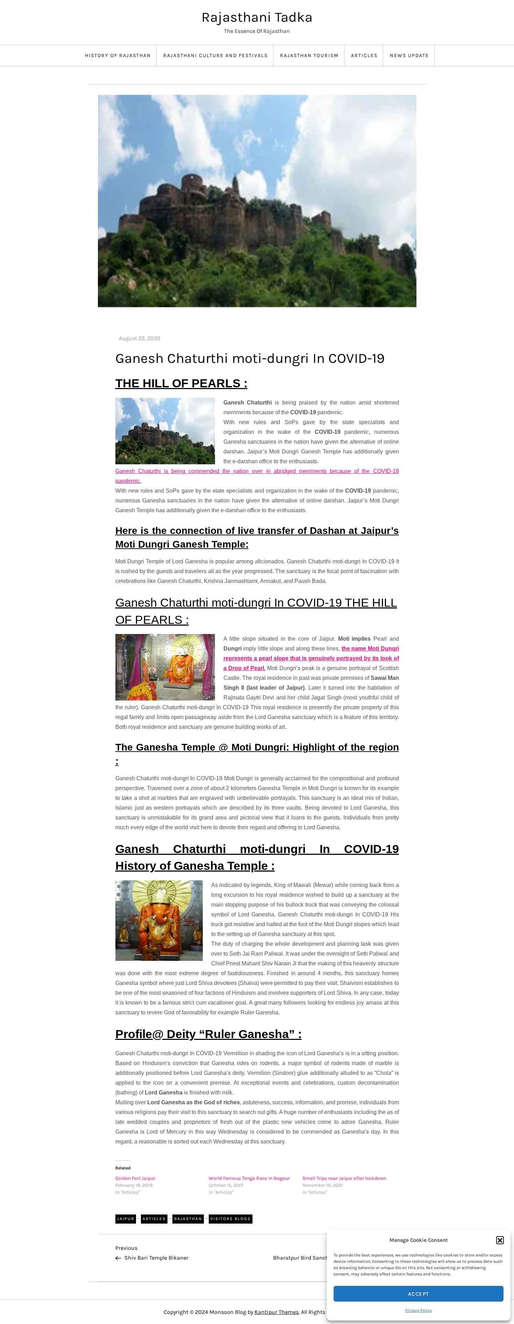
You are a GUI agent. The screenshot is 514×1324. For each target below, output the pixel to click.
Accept (418, 1294)
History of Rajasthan (118, 55)
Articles (364, 55)
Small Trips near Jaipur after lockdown (344, 1178)
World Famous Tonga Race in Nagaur (249, 1178)
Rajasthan (188, 1218)
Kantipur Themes (277, 1312)
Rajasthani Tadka (257, 17)
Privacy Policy (418, 1310)
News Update (409, 55)
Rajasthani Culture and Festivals (215, 55)
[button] (500, 1240)
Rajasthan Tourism (309, 55)
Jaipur (125, 1218)
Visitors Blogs (230, 1218)
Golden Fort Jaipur (135, 1178)
